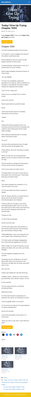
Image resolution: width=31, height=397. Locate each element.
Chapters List (7, 42)
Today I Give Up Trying (11, 380)
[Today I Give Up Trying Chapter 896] (7, 364)
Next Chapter (7, 327)
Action (5, 377)
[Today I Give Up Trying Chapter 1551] (7, 350)
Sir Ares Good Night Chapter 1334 (14, 389)
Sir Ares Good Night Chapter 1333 (14, 387)
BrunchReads (6, 2)
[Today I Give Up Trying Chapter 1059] (21, 350)
